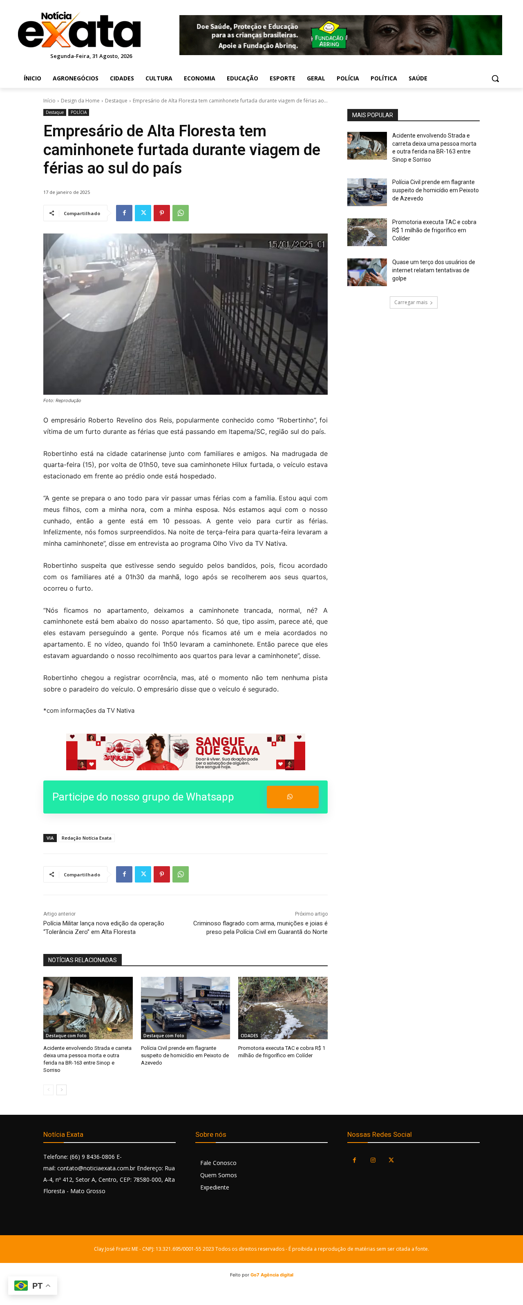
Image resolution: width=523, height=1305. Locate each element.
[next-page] (61, 1090)
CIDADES (249, 1035)
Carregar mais (410, 302)
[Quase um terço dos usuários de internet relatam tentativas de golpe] (367, 272)
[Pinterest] (162, 213)
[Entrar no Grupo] (293, 797)
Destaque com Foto (66, 1035)
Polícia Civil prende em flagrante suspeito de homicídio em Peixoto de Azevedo (185, 1055)
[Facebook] (124, 213)
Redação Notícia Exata (87, 838)
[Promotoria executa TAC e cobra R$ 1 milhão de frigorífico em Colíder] (283, 1008)
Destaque (116, 100)
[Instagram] (373, 1160)
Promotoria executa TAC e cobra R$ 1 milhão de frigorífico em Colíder (434, 230)
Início (49, 100)
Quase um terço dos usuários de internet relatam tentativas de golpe (433, 270)
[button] (495, 78)
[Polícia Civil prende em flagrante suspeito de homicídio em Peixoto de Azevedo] (185, 1008)
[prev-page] (48, 1090)
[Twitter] (143, 213)
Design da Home (80, 100)
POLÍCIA (79, 112)
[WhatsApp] (180, 213)
